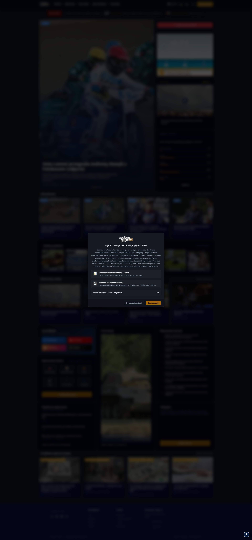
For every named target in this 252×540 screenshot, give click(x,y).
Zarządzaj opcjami (134, 303)
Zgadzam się (153, 303)
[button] (246, 534)
